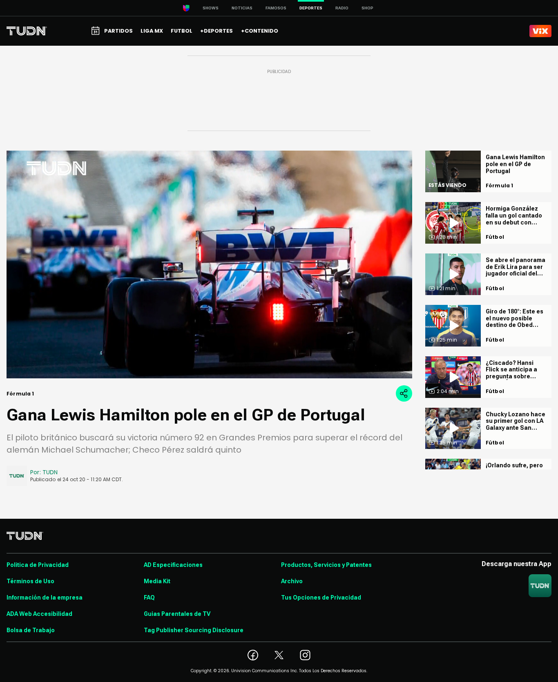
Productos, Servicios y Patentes (326, 565)
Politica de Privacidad (38, 565)
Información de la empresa (45, 597)
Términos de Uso (30, 581)
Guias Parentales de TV (177, 614)
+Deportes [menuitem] (216, 30)
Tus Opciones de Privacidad (321, 597)
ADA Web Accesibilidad (39, 614)
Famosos (276, 8)
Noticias (242, 8)
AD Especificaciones (173, 565)
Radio (341, 8)
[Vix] (540, 31)
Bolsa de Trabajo (31, 630)
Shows (211, 8)
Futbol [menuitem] (181, 30)
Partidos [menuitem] (118, 30)
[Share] (404, 393)
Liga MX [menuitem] (152, 30)
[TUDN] (27, 31)
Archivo (292, 581)
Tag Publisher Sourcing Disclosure (193, 630)
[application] (209, 264)
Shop (367, 8)
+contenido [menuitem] (259, 30)
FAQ (149, 597)
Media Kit (157, 581)
